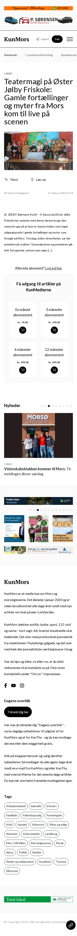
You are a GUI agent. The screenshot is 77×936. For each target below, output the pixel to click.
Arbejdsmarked (16, 806)
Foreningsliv (54, 815)
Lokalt (8, 73)
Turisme (61, 861)
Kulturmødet (31, 834)
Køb (57, 39)
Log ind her (53, 268)
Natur (10, 852)
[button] (41, 406)
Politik (23, 852)
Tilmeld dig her (18, 712)
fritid (9, 824)
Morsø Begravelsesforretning (31, 55)
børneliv (36, 806)
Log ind (45, 39)
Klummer (12, 834)
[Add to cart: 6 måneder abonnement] (22, 370)
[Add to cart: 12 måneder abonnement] (54, 370)
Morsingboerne (41, 843)
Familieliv (11, 815)
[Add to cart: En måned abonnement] (22, 330)
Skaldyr (36, 852)
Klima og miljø (58, 824)
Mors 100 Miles (16, 843)
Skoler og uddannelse (20, 861)
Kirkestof (38, 824)
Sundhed (45, 861)
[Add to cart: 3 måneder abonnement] (54, 330)
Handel (22, 824)
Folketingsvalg (32, 815)
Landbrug (51, 834)
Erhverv (52, 806)
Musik (60, 843)
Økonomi (12, 871)
